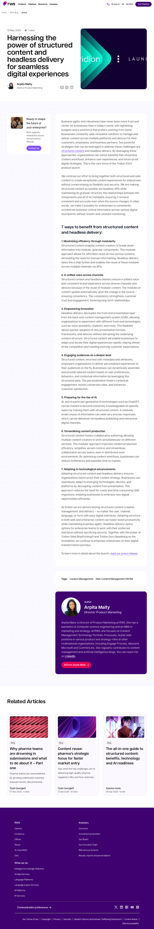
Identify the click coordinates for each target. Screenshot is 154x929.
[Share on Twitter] (67, 87)
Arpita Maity (24, 84)
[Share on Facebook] (62, 87)
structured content (72, 151)
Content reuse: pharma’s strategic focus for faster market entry (73, 755)
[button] (8, 3)
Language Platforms (24, 879)
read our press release (124, 553)
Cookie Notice (131, 919)
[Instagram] (137, 907)
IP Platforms (20, 890)
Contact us (34, 148)
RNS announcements (88, 850)
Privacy (57, 919)
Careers (18, 828)
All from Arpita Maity (75, 664)
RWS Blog (14, 12)
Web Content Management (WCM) (114, 578)
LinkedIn (70, 656)
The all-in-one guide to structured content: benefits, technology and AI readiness (124, 755)
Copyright (46, 919)
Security (67, 919)
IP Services (20, 895)
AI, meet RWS (21, 850)
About (17, 844)
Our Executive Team (88, 844)
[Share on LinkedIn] (71, 87)
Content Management (81, 578)
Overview (83, 828)
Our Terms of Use (30, 919)
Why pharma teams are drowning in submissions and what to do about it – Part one (28, 758)
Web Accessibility (130, 923)
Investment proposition (89, 833)
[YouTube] (132, 907)
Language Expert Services (27, 884)
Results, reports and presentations (94, 855)
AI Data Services (22, 874)
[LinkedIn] (121, 907)
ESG (17, 855)
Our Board (83, 839)
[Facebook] (127, 907)
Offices (18, 839)
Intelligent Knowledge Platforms (29, 868)
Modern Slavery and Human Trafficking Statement (98, 919)
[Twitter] (116, 907)
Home (4, 12)
